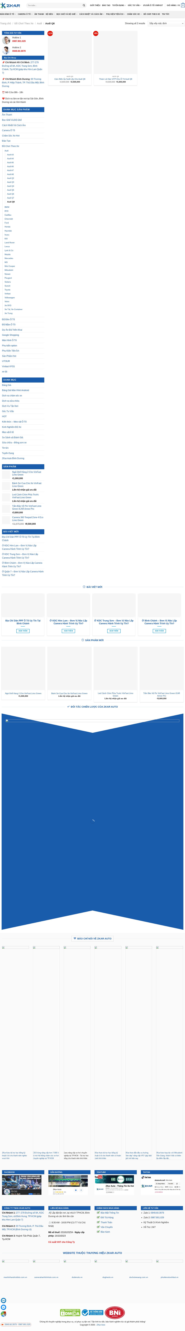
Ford (7, 223)
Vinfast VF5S (8, 366)
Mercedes (9, 258)
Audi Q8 (11, 202)
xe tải (4, 371)
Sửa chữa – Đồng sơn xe (14, 442)
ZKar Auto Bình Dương (13, 458)
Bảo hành (105, 1232)
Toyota (7, 290)
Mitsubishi (9, 270)
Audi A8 (10, 174)
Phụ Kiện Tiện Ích (114, 14)
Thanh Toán (106, 1222)
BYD (6, 211)
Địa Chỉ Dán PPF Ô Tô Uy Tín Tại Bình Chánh (21, 539)
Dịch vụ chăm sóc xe (12, 395)
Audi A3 (10, 155)
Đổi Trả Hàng (107, 1217)
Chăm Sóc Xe (133, 14)
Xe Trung (8, 313)
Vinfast (7, 294)
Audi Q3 (10, 182)
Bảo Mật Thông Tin (110, 1213)
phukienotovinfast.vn (169, 1277)
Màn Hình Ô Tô (7, 14)
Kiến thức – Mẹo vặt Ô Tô (14, 422)
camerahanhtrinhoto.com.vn (46, 1277)
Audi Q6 (10, 194)
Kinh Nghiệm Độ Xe (11, 427)
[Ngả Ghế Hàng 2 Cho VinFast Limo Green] (23, 668)
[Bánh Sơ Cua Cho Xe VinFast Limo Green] (69, 668)
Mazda (7, 254)
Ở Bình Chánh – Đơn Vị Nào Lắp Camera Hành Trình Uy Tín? (22, 565)
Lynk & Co (9, 250)
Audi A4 (10, 158)
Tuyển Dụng (118, 5)
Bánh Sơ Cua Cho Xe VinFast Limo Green (69, 693)
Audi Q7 (10, 198)
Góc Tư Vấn (133, 5)
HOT (4, 416)
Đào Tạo (106, 5)
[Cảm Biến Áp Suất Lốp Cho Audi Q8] (69, 52)
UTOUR (6, 361)
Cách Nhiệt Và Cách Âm (90, 14)
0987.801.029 (157, 1217)
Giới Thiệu (95, 5)
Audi (39, 23)
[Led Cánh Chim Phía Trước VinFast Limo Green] (115, 668)
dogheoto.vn (108, 1277)
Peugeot (8, 278)
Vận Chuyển (107, 1227)
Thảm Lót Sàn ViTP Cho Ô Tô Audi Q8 (115, 79)
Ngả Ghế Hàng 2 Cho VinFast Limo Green (23, 693)
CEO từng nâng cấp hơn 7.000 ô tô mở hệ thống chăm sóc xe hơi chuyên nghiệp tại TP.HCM (46, 1155)
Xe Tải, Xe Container (13, 309)
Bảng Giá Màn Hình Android (15, 390)
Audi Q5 (10, 190)
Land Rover (10, 242)
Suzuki (7, 286)
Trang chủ (5, 23)
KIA (6, 239)
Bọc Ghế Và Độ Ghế (66, 14)
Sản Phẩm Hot (9, 356)
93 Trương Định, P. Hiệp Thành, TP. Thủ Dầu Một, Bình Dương (23, 82)
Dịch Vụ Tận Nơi (10, 406)
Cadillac (8, 215)
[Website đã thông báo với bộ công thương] (92, 1312)
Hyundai (8, 231)
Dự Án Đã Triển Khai (12, 330)
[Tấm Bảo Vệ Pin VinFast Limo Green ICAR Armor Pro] (161, 668)
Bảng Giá (6, 385)
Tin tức (165, 14)
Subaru (8, 282)
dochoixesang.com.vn (138, 1277)
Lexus (7, 246)
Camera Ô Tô (24, 14)
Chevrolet (9, 219)
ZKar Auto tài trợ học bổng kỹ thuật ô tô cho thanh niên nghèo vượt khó (14, 1155)
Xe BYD (8, 305)
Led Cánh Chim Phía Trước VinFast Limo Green (115, 694)
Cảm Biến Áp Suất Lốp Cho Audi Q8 (69, 79)
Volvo (7, 301)
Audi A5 (10, 162)
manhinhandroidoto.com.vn (15, 1277)
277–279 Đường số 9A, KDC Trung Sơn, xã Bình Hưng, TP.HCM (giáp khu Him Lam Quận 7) (23, 1216)
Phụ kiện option (9, 345)
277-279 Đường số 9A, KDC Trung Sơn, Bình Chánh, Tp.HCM (20, 65)
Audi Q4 (10, 186)
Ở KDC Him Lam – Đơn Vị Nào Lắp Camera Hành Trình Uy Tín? (19, 547)
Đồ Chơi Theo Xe (152, 14)
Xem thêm (23, 631)
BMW (7, 207)
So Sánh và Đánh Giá (12, 437)
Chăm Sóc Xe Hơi (11, 136)
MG (6, 262)
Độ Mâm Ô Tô (8, 324)
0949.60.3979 (157, 1213)
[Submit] (84, 5)
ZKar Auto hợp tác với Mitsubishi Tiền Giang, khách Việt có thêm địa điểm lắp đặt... (169, 1155)
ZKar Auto (101, 1325)
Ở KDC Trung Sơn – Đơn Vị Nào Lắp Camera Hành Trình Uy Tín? (20, 556)
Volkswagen (10, 297)
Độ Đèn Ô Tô (8, 319)
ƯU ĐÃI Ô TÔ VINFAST (153, 5)
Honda (7, 227)
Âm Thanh (39, 14)
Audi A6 (10, 166)
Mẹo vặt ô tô (8, 432)
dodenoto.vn (77, 1277)
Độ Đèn (49, 14)
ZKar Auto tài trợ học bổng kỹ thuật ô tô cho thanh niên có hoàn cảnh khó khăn (108, 1155)
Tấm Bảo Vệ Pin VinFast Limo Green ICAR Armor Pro (161, 694)
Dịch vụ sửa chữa (10, 401)
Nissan (7, 274)
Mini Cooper (10, 266)
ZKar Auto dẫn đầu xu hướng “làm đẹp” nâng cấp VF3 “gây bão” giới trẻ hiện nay (138, 1155)
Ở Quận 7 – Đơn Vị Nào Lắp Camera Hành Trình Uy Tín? (23, 573)
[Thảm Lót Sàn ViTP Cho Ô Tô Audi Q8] (115, 52)
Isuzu (7, 235)
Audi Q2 (10, 178)
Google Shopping (10, 335)
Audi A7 (10, 170)
